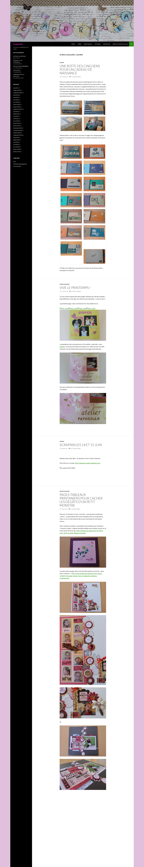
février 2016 (16, 104)
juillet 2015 (16, 114)
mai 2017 (15, 88)
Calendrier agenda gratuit (20, 164)
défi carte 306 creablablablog (20, 66)
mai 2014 (15, 142)
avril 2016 (15, 99)
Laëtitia (62, 347)
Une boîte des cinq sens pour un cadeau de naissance (80, 69)
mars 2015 (16, 121)
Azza (14, 161)
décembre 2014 (17, 128)
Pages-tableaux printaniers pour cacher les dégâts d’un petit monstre (81, 500)
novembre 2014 (17, 130)
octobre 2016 (16, 90)
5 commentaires (76, 291)
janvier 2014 (16, 151)
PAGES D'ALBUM (64, 284)
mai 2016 (15, 97)
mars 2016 (16, 102)
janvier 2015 (16, 125)
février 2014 (16, 149)
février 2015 (16, 123)
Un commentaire (75, 448)
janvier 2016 (16, 107)
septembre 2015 (17, 109)
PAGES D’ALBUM (88, 44)
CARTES (73, 44)
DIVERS (79, 44)
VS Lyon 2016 (16, 70)
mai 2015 (15, 116)
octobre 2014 (16, 132)
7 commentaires (76, 76)
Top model (98, 44)
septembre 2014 (17, 135)
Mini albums (106, 44)
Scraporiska (18, 44)
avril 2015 (15, 118)
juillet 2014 (16, 140)
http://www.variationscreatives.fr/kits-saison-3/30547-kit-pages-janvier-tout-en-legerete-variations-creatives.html (81, 576)
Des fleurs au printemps (19, 56)
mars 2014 (16, 147)
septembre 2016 (17, 92)
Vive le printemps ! (75, 288)
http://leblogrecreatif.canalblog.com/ (87, 463)
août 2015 (16, 111)
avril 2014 (15, 144)
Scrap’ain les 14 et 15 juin (81, 445)
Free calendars (17, 166)
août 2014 (16, 137)
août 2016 (16, 95)
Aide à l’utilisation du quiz (120, 44)
